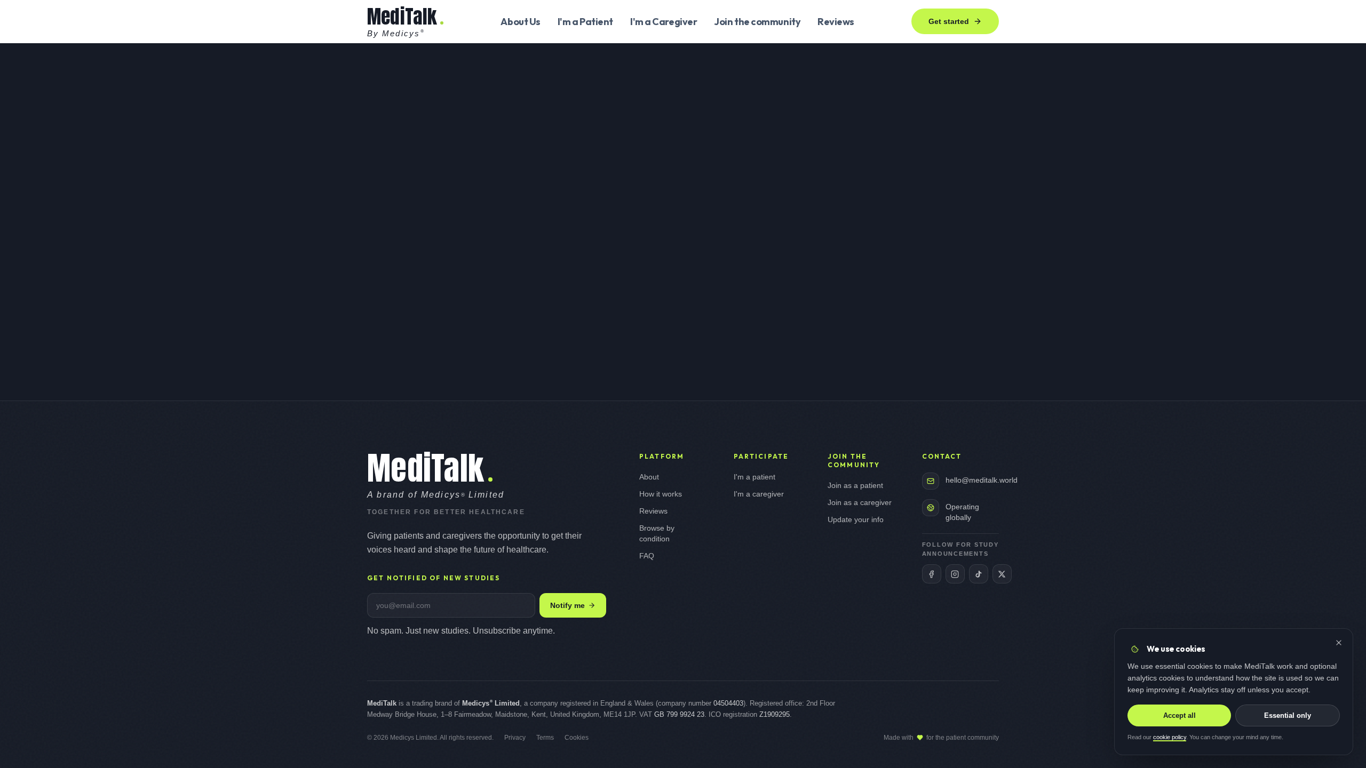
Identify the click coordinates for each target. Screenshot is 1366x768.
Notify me (567, 605)
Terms (545, 737)
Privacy (515, 737)
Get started (948, 21)
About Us (520, 21)
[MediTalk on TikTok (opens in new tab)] (978, 573)
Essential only (1287, 715)
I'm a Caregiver (663, 21)
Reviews (835, 21)
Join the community (757, 21)
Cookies (577, 737)
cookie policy (1169, 737)
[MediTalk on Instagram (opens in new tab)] (955, 573)
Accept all (1179, 715)
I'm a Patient (585, 21)
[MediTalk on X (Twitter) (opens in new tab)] (1002, 573)
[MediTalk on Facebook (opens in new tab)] (931, 573)
